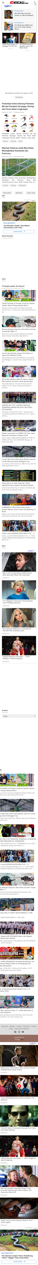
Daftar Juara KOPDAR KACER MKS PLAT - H (18, 533)
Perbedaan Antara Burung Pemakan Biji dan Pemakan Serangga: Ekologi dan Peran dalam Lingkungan (18, 106)
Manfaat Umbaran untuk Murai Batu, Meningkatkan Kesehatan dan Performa (18, 151)
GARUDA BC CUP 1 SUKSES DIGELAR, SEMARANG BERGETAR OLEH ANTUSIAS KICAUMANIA (17, 407)
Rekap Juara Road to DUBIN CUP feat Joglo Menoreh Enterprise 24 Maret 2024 (18, 434)
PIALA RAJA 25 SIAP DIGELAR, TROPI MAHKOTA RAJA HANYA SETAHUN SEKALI (18, 484)
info (21, 141)
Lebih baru (7, 193)
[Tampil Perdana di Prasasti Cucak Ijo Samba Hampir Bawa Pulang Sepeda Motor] (19, 301)
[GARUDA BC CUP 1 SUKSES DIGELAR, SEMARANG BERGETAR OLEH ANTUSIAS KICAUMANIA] (19, 403)
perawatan (23, 185)
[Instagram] (19, 1032)
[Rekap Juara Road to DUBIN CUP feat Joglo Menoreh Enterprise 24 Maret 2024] (19, 431)
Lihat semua (19, 97)
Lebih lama (31, 193)
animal (6, 141)
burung (14, 141)
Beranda (19, 193)
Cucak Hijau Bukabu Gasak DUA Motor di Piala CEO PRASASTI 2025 (17, 354)
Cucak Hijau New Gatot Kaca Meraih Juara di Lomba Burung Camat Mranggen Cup (18, 460)
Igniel (21, 1039)
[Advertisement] (19, 71)
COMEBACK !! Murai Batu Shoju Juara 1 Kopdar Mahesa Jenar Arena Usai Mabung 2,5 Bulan (19, 509)
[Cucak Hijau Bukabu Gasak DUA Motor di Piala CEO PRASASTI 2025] (19, 351)
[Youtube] (23, 1032)
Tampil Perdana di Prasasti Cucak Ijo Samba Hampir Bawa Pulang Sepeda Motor (18, 304)
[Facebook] (15, 1032)
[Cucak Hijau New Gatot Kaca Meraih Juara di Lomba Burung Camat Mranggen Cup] (19, 457)
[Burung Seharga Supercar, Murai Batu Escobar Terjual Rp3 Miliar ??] (19, 327)
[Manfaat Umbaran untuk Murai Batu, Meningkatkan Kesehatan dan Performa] (19, 175)
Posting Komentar (19, 112)
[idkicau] (19, 2)
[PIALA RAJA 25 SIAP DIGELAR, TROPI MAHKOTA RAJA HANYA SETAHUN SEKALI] (19, 481)
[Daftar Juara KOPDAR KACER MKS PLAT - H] (19, 531)
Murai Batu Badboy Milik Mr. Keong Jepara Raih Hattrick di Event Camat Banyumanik (17, 380)
